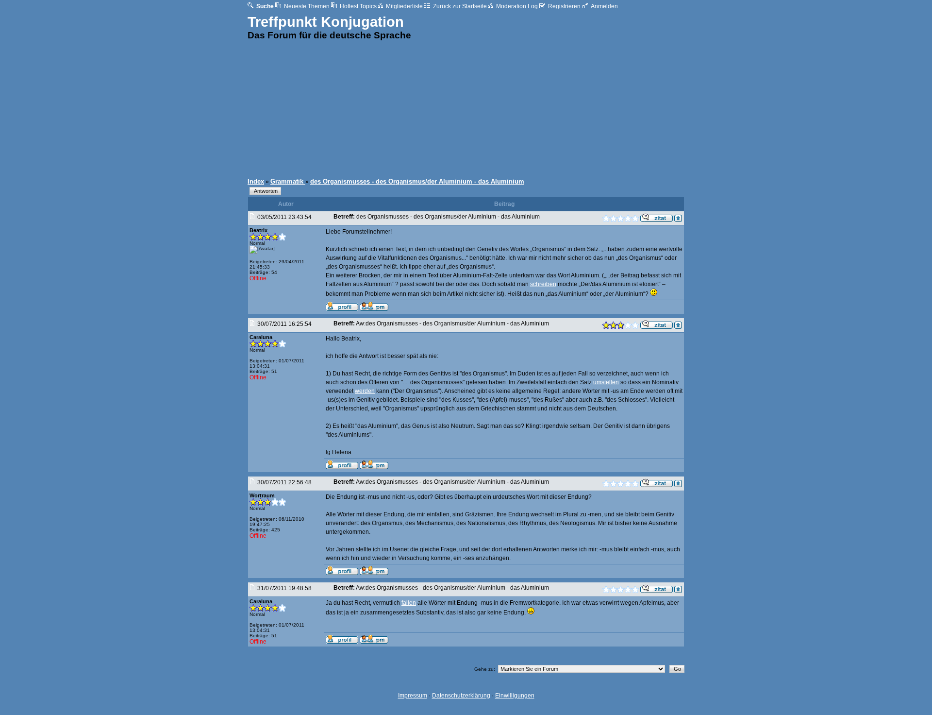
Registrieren (564, 6)
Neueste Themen (307, 6)
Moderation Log (517, 6)
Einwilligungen (514, 695)
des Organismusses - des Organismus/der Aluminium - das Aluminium (417, 181)
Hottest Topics (358, 6)
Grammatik (287, 181)
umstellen (606, 382)
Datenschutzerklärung (461, 695)
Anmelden (604, 6)
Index (256, 181)
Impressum (412, 695)
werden (365, 391)
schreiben (543, 284)
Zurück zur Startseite (460, 6)
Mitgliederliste (404, 6)
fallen (408, 602)
